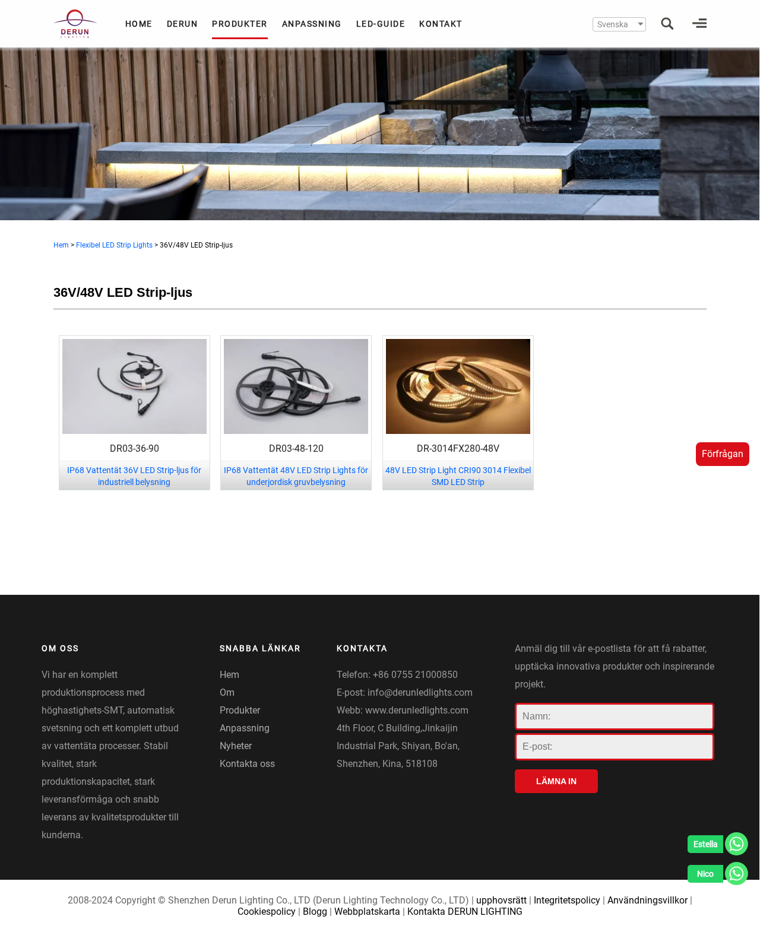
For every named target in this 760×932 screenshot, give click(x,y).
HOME (139, 23)
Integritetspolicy (567, 900)
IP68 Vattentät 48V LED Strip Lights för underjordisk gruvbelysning (296, 476)
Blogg (315, 911)
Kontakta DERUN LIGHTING (464, 911)
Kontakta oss (247, 763)
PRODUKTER (240, 23)
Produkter (240, 710)
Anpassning (245, 728)
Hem (61, 245)
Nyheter (236, 746)
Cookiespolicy (267, 911)
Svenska (612, 24)
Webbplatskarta (367, 911)
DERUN (182, 23)
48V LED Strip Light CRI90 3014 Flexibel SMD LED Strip (458, 476)
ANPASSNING (312, 23)
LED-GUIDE (381, 23)
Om (227, 692)
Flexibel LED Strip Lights (114, 245)
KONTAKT (441, 23)
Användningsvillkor (647, 900)
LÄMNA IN (556, 781)
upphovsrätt (501, 900)
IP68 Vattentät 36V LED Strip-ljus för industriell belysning (134, 476)
